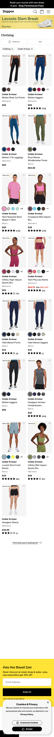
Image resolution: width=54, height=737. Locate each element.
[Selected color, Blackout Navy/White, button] (30, 89)
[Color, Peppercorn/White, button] (8, 89)
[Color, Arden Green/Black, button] (39, 208)
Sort (40, 42)
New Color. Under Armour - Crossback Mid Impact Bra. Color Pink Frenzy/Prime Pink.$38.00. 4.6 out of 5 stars (40, 202)
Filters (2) (16, 42)
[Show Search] (35, 11)
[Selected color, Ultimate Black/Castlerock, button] (4, 89)
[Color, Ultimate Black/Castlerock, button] (43, 89)
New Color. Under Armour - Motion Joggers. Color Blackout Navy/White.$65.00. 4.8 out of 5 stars (40, 81)
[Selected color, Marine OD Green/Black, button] (30, 149)
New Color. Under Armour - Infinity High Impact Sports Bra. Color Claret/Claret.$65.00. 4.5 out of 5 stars (14, 265)
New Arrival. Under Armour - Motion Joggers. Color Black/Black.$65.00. (14, 388)
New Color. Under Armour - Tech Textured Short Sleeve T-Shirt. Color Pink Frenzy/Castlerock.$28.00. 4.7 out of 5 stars (14, 202)
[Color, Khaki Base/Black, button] (17, 334)
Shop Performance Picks (31, 5)
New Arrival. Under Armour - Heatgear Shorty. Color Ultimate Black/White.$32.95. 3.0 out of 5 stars (14, 509)
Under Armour (24, 49)
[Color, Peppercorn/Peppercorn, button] (8, 271)
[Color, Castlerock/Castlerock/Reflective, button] (17, 457)
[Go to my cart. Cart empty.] (42, 11)
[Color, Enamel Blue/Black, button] (17, 208)
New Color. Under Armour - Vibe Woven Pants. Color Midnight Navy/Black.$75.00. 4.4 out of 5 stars (14, 326)
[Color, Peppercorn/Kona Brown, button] (43, 208)
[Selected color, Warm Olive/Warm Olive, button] (30, 457)
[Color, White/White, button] (17, 271)
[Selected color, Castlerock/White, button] (30, 394)
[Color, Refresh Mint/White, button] (39, 271)
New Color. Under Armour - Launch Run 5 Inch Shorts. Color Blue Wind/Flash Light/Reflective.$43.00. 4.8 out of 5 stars (14, 451)
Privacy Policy (26, 714)
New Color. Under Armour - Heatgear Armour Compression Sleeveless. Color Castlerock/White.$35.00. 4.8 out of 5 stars (40, 388)
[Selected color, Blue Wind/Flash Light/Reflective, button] (4, 457)
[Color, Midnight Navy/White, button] (34, 394)
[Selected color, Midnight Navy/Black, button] (4, 334)
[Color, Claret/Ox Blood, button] (39, 89)
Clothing (7, 49)
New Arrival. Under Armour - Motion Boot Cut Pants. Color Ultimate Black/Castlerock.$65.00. (14, 81)
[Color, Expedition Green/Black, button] (34, 89)
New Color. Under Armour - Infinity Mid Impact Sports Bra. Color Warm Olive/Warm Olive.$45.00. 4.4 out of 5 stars (40, 451)
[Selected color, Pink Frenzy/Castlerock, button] (4, 208)
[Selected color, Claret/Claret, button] (4, 271)
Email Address (13, 682)
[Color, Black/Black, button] (43, 457)
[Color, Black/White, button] (43, 271)
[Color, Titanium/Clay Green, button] (8, 208)
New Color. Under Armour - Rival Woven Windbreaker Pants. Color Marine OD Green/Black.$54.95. (40, 141)
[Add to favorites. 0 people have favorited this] (24, 55)
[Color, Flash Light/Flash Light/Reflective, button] (13, 457)
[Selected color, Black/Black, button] (4, 394)
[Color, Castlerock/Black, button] (13, 334)
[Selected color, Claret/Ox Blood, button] (30, 271)
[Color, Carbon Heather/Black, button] (43, 394)
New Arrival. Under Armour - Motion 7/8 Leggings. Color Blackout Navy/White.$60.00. (14, 141)
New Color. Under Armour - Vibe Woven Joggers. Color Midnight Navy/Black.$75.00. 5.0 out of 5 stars (40, 326)
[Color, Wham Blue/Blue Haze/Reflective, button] (8, 457)
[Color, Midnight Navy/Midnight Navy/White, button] (34, 149)
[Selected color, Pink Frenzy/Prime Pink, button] (30, 208)
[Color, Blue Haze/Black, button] (13, 208)
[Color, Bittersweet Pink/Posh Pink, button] (34, 271)
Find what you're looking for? (25, 543)
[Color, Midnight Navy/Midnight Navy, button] (8, 394)
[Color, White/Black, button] (13, 271)
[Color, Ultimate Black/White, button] (13, 149)
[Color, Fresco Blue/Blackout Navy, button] (34, 208)
